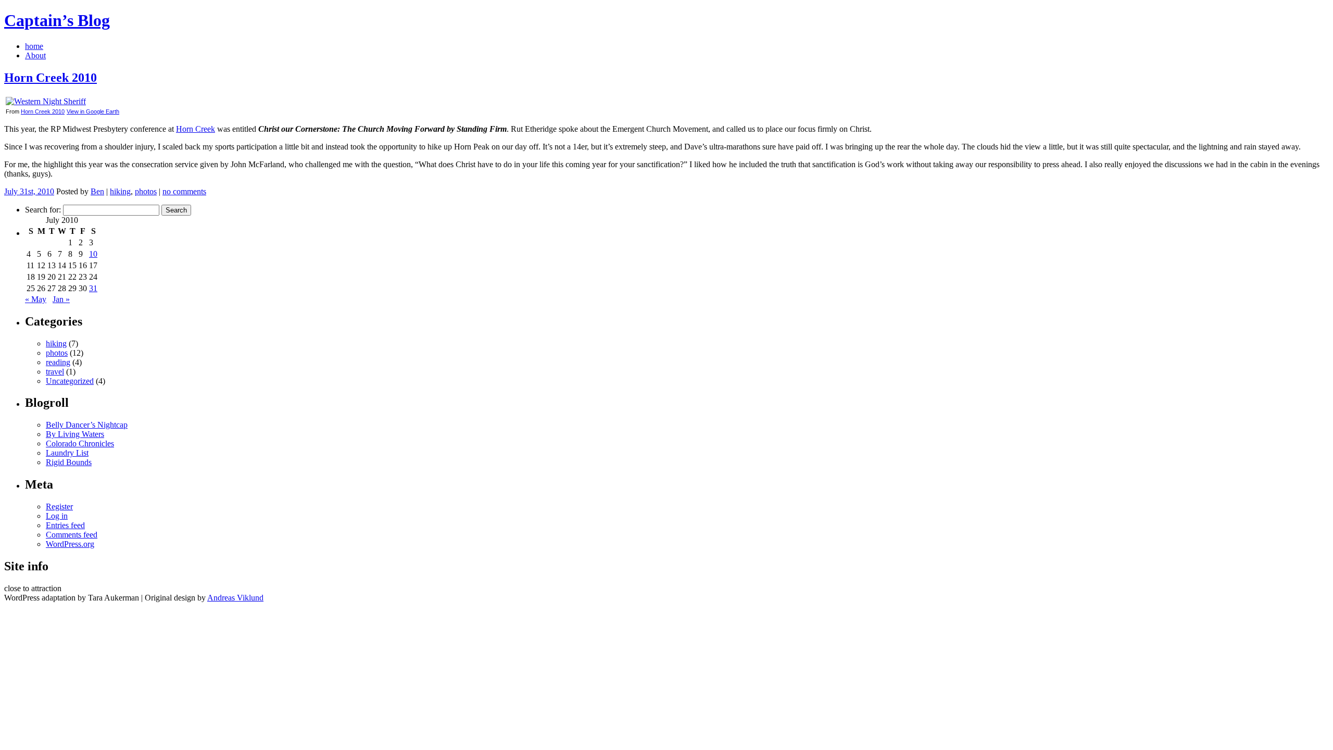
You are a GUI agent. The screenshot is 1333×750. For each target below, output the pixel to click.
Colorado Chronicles (80, 443)
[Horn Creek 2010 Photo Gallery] (46, 101)
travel (55, 371)
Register (59, 506)
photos (146, 191)
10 (93, 253)
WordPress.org (70, 544)
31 (93, 288)
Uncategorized (70, 381)
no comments (184, 191)
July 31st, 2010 (29, 191)
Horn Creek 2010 (50, 77)
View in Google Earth (93, 111)
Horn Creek (195, 128)
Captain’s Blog (57, 20)
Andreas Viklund (235, 597)
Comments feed (71, 534)
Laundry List (67, 452)
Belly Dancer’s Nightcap (87, 424)
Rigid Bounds (69, 462)
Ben (97, 191)
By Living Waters (75, 434)
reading (58, 362)
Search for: (43, 209)
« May (35, 299)
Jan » (61, 299)
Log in (57, 515)
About (35, 55)
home (34, 46)
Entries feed (65, 525)
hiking (120, 191)
